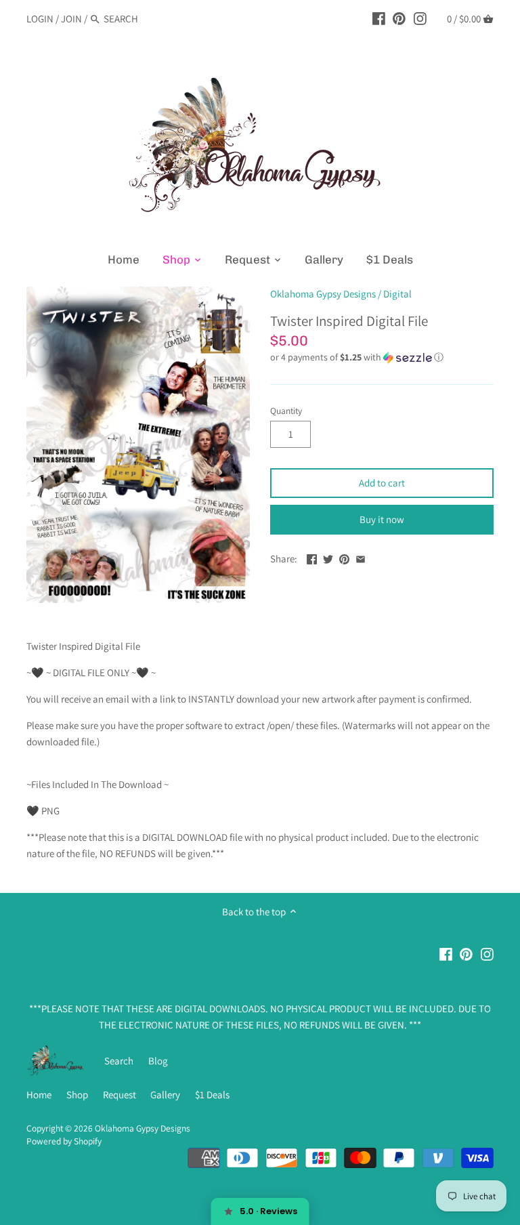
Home (38, 1094)
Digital (397, 293)
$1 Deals (212, 1094)
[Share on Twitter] (328, 557)
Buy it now (382, 519)
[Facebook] (378, 18)
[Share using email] (360, 557)
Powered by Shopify (64, 1141)
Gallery (165, 1094)
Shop (77, 1094)
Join (71, 18)
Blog (158, 1060)
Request (119, 1094)
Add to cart (382, 482)
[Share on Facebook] (312, 557)
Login (39, 18)
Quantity (286, 410)
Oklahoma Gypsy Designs (323, 293)
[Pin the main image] (344, 557)
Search (118, 1060)
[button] (382, 357)
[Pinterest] (399, 18)
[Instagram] (420, 18)
